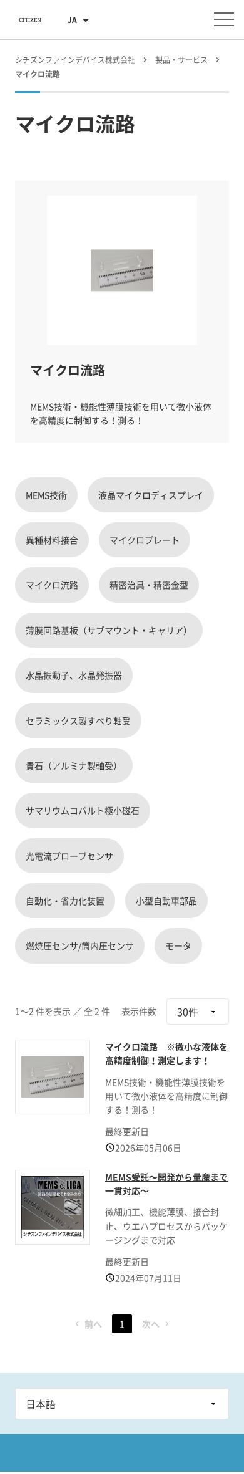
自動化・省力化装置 (65, 900)
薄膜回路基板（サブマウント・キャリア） (109, 630)
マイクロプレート (144, 540)
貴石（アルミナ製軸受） (74, 765)
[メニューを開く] (224, 19)
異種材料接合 (52, 540)
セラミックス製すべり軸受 (78, 720)
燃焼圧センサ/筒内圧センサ (80, 945)
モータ (178, 945)
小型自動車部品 (166, 900)
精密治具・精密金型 (148, 584)
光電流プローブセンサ (69, 855)
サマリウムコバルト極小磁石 (83, 810)
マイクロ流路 (52, 584)
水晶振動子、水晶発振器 (74, 675)
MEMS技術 (46, 495)
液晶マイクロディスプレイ (150, 495)
